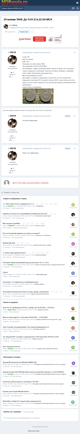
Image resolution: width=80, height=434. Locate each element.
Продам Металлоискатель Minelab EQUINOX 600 (20, 362)
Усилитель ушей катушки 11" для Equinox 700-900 (20, 382)
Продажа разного (39, 329)
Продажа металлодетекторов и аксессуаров (50, 364)
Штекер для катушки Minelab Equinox (16, 391)
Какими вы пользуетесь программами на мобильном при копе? (25, 214)
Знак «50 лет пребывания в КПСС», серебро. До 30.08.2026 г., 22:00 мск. (28, 307)
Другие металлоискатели (40, 294)
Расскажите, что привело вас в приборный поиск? (20, 282)
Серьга (5, 272)
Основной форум (40, 255)
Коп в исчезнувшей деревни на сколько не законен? (21, 233)
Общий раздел (39, 284)
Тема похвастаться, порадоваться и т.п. (20, 204)
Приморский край (9, 243)
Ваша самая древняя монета (15, 253)
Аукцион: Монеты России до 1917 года (48, 319)
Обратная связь (33, 431)
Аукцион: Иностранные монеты (47, 348)
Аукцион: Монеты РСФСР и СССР (42, 28)
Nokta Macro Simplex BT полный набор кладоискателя (22, 401)
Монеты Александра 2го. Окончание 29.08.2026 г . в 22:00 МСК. (25, 317)
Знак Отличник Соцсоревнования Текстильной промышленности (26, 327)
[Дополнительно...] (75, 52)
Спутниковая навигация (42, 216)
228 (42, 223)
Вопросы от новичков (43, 235)
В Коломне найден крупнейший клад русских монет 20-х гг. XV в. (26, 262)
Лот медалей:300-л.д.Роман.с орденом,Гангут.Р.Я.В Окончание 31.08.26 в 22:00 (31, 337)
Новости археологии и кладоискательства (50, 264)
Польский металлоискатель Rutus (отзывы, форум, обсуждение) (26, 292)
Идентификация (41, 274)
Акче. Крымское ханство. (11, 346)
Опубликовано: (36, 52)
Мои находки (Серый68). (12, 223)
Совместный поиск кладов (42, 245)
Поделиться (10, 32)
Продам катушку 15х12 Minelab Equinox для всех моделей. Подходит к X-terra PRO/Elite (33, 372)
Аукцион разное (43, 309)
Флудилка (40, 206)
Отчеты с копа (39, 225)
